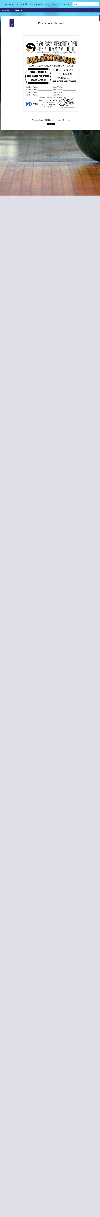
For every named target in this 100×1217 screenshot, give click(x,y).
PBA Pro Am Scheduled (51, 23)
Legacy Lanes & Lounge (61, 120)
